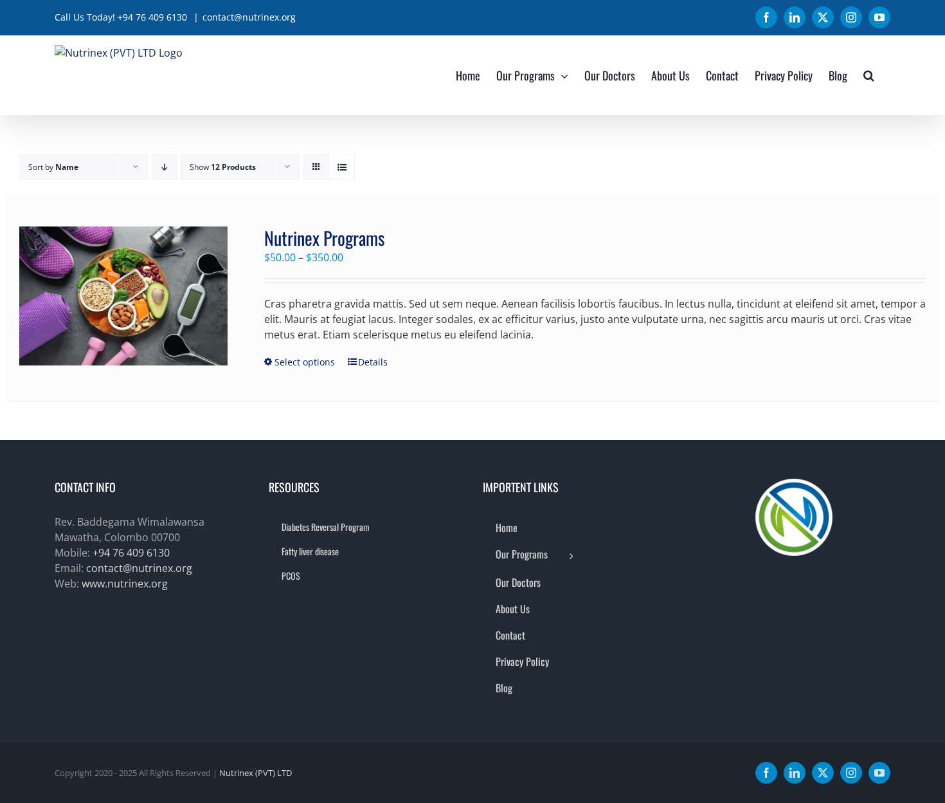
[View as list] (341, 167)
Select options (304, 362)
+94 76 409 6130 (131, 553)
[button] (868, 75)
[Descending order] (164, 167)
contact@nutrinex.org (249, 17)
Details (373, 362)
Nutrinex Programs (324, 238)
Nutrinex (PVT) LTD (255, 773)
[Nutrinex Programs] (123, 295)
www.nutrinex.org (125, 584)
